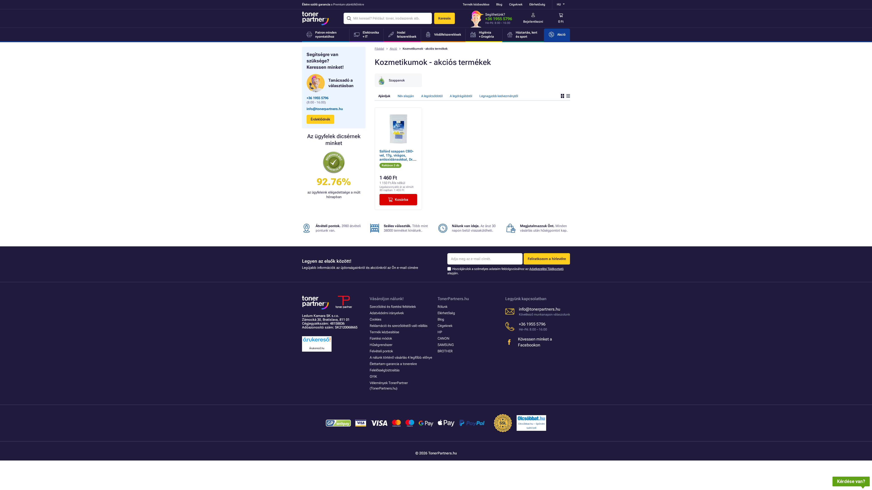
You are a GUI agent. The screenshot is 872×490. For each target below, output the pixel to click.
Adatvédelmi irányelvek (387, 313)
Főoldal (379, 48)
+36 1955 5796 (498, 18)
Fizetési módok (381, 338)
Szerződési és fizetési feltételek (393, 307)
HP (440, 332)
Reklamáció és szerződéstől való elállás (398, 326)
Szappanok (397, 80)
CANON (443, 338)
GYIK (373, 377)
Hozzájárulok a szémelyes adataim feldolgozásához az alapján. (505, 271)
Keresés (444, 18)
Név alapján (406, 96)
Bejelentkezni (533, 21)
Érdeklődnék (320, 119)
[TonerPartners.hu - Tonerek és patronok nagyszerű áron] (315, 18)
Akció (393, 48)
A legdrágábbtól (461, 96)
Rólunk (442, 307)
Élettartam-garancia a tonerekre (393, 364)
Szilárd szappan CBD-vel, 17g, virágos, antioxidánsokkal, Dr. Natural (396, 157)
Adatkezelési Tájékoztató (546, 269)
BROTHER (445, 351)
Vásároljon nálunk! (387, 298)
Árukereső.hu (316, 348)
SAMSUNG (446, 345)
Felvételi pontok (381, 351)
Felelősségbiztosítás (384, 370)
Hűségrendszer (381, 345)
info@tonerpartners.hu (325, 109)
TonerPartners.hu (453, 298)
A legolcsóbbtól (432, 96)
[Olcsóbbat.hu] (531, 418)
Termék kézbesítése (476, 4)
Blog (499, 4)
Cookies (375, 319)
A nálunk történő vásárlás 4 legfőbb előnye (401, 357)
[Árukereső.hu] (316, 341)
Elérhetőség (537, 4)
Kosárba (401, 200)
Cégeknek (516, 4)
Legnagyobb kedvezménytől (498, 96)
